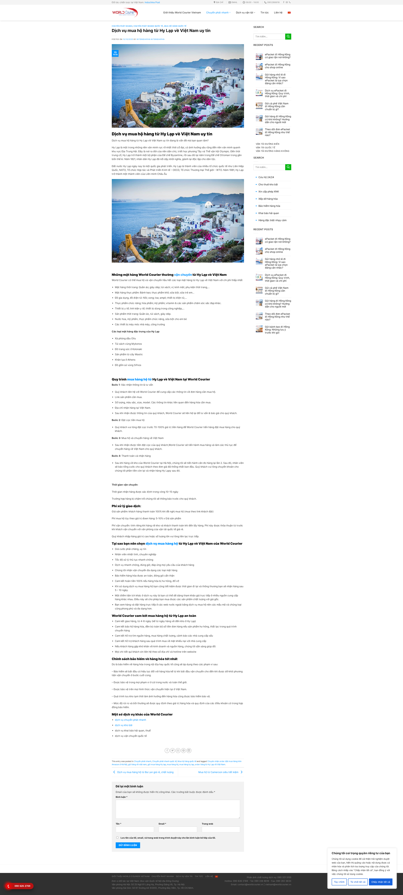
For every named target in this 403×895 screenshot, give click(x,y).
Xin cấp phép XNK (268, 191)
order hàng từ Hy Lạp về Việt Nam (210, 764)
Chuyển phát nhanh (217, 12)
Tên (118, 824)
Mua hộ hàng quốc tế (175, 26)
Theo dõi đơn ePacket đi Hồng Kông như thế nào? (277, 132)
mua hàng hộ (172, 764)
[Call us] (290, 2)
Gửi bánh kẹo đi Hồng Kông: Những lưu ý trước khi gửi (277, 329)
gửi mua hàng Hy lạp (157, 764)
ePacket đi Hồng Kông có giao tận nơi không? (278, 56)
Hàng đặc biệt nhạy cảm (272, 220)
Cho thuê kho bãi (268, 184)
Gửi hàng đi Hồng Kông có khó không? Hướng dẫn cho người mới (278, 119)
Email (162, 824)
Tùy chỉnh (339, 882)
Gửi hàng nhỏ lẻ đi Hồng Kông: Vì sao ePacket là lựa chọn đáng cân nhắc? (276, 79)
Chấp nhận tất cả (380, 882)
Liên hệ (278, 12)
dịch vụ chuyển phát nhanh (131, 719)
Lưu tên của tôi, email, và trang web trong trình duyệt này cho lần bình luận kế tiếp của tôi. (168, 838)
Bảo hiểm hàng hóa (269, 205)
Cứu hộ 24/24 (266, 177)
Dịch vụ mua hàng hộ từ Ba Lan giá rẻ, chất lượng (145, 771)
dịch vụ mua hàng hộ (161, 543)
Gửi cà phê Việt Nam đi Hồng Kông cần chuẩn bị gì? (276, 106)
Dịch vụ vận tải (244, 12)
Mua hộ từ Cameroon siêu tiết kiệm (218, 771)
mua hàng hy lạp (186, 764)
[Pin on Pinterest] (183, 750)
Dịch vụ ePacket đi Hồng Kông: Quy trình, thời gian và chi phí (277, 93)
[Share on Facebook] (167, 750)
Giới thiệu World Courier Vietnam (182, 12)
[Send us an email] (287, 2)
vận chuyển (183, 275)
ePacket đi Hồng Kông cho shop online (277, 66)
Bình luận (122, 797)
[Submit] (288, 37)
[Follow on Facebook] (284, 2)
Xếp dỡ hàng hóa (268, 198)
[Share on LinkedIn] (188, 750)
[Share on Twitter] (172, 750)
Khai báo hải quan (268, 213)
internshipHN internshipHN (150, 39)
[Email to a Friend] (178, 750)
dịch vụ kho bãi (123, 725)
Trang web (207, 824)
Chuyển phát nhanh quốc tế (148, 26)
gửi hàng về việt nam (137, 764)
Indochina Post (152, 2)
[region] (362, 868)
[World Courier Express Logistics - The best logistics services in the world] (125, 12)
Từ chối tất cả (358, 882)
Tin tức (265, 12)
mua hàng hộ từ (139, 379)
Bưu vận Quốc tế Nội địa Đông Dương (159, 881)
